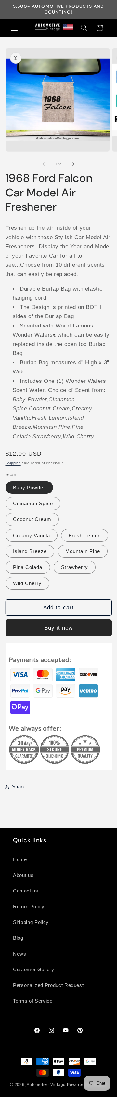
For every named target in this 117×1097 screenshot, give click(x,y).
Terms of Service (33, 1000)
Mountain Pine (82, 551)
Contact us (25, 890)
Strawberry (74, 567)
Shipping (13, 463)
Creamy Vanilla (31, 535)
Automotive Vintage (46, 1084)
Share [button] (19, 786)
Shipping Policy (31, 922)
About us (23, 875)
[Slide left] (43, 164)
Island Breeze (30, 551)
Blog (18, 938)
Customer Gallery (33, 969)
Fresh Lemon (85, 535)
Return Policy (29, 906)
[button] (14, 28)
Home (20, 859)
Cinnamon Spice (33, 503)
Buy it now (58, 628)
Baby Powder (29, 487)
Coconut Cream (32, 519)
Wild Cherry (27, 583)
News (19, 954)
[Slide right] (73, 164)
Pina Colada (28, 567)
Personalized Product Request (48, 985)
